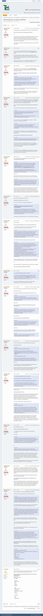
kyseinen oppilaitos (28, 202)
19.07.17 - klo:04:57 (16, 286)
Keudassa (16, 163)
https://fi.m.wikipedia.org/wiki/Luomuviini (21, 429)
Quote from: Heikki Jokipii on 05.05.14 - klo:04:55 (22, 273)
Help (31, 614)
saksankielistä (19, 460)
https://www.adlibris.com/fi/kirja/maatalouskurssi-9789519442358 (25, 574)
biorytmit (28, 36)
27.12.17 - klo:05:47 (16, 425)
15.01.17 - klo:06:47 (16, 220)
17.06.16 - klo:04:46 (16, 48)
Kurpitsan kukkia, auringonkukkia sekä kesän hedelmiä (23, 135)
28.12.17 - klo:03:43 (16, 465)
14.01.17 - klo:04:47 (16, 196)
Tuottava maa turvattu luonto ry (31, 12)
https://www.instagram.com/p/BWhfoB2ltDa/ (21, 318)
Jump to (25, 608)
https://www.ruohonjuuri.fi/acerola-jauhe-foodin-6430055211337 (25, 292)
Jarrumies (6, 569)
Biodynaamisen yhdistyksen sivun (22, 158)
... (15, 25)
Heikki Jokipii (7, 28)
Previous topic (32, 22)
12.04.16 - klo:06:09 (16, 28)
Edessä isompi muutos (17, 345)
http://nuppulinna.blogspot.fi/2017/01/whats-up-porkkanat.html (25, 224)
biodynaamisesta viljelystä (29, 491)
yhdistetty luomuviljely (27, 100)
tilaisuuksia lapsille (34, 143)
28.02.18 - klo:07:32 (16, 569)
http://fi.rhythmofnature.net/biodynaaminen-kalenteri (23, 32)
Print (39, 25)
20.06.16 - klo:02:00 (16, 65)
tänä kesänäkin (20, 146)
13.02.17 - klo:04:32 (16, 270)
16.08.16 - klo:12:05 (16, 156)
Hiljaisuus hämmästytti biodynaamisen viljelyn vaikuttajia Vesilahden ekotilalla (25, 73)
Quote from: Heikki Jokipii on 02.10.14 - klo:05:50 (22, 376)
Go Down (4, 25)
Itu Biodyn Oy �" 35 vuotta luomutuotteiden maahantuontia (25, 380)
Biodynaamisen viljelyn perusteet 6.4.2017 (21, 200)
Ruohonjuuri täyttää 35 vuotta (19, 391)
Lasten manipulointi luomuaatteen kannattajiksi (22, 266)
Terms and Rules (35, 614)
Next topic (38, 22)
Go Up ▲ (39, 614)
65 (16, 25)
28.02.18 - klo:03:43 (16, 489)
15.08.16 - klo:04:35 (16, 97)
